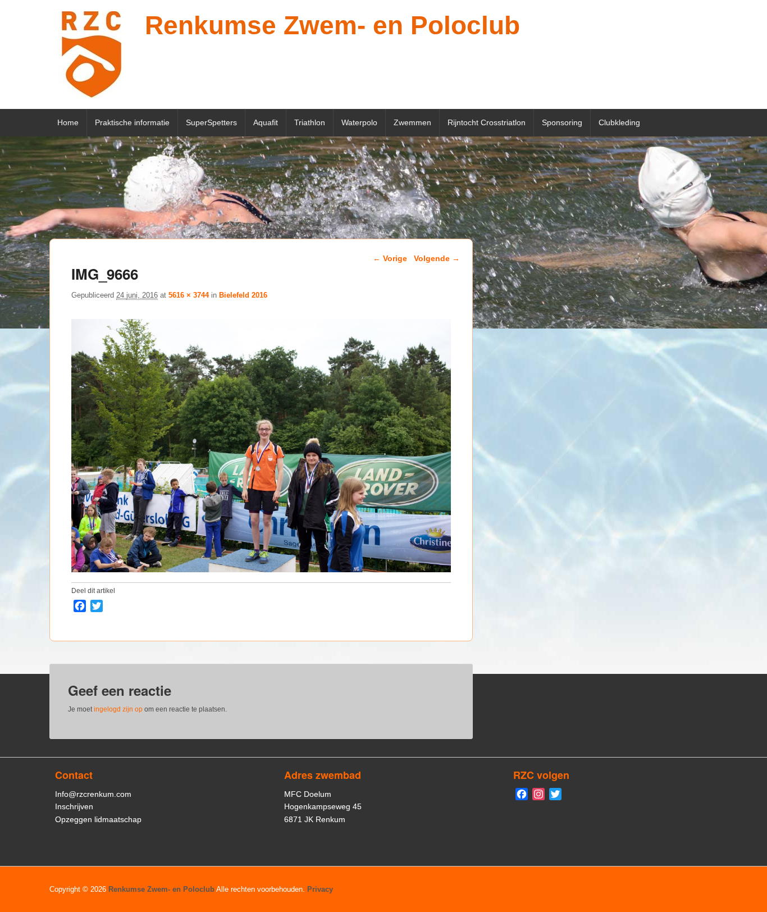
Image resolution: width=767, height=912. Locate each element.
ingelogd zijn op (118, 709)
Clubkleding (619, 122)
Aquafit (265, 122)
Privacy (320, 889)
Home (68, 122)
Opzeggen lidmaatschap (98, 819)
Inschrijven (74, 806)
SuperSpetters (211, 122)
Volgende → (437, 258)
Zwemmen (412, 122)
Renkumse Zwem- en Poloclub (332, 25)
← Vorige (390, 258)
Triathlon (309, 122)
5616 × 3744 (188, 295)
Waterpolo (359, 122)
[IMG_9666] (261, 569)
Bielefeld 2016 (243, 295)
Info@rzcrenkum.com (93, 794)
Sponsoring (562, 122)
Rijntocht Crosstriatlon (487, 122)
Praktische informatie (132, 122)
